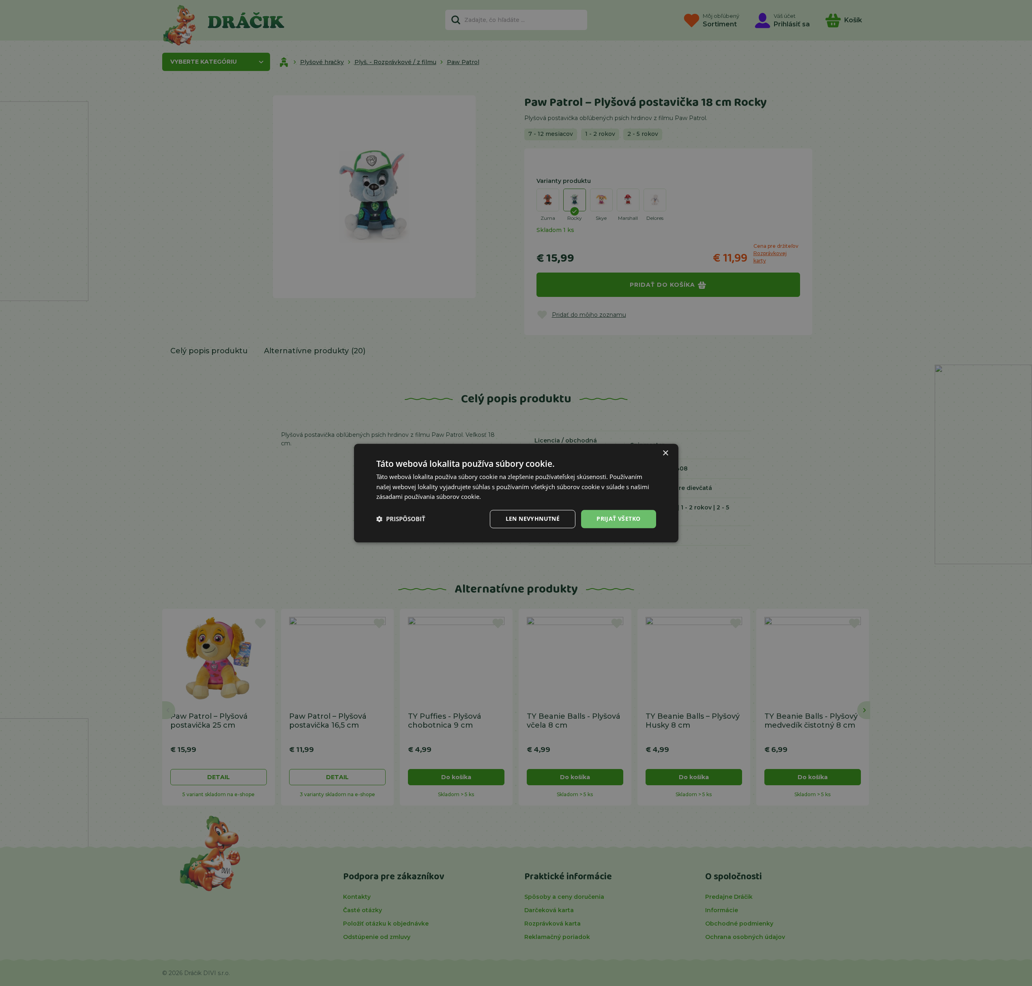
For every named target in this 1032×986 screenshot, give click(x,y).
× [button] (665, 453)
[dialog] (516, 493)
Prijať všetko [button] (618, 518)
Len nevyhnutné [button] (533, 518)
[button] (400, 519)
